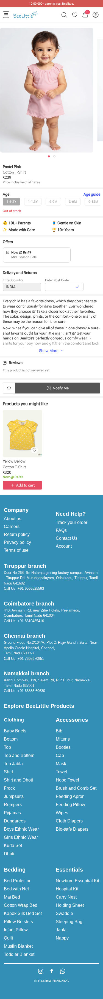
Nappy (62, 938)
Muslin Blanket (18, 946)
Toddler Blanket (19, 954)
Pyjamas (12, 812)
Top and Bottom (19, 755)
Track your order (71, 522)
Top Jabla (13, 763)
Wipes (62, 812)
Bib (59, 731)
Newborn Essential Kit (77, 880)
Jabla (61, 930)
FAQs (61, 530)
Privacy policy (17, 542)
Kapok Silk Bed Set (23, 913)
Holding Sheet (70, 905)
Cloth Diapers (69, 821)
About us (12, 518)
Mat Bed (12, 897)
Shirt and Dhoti (18, 780)
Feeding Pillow (70, 804)
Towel (61, 772)
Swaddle (64, 913)
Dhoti (9, 853)
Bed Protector (17, 880)
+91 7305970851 (31, 659)
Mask (61, 763)
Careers (12, 526)
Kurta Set (13, 845)
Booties (63, 747)
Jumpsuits (14, 796)
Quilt (8, 938)
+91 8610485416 (31, 621)
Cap (60, 755)
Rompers (13, 804)
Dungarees (15, 821)
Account (64, 546)
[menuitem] (6, 14)
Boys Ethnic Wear (21, 829)
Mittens (63, 739)
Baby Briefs (15, 731)
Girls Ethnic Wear (21, 837)
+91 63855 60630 (31, 691)
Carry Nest (66, 897)
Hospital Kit (67, 889)
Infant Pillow (16, 930)
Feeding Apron (70, 796)
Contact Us (66, 538)
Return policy (17, 534)
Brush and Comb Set (76, 788)
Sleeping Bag (69, 921)
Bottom (11, 739)
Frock (9, 788)
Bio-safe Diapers (72, 829)
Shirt (8, 772)
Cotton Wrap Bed (20, 905)
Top (7, 747)
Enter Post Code (57, 280)
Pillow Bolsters (18, 921)
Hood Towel (67, 780)
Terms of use (16, 550)
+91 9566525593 (31, 588)
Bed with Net (16, 889)
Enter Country (13, 280)
